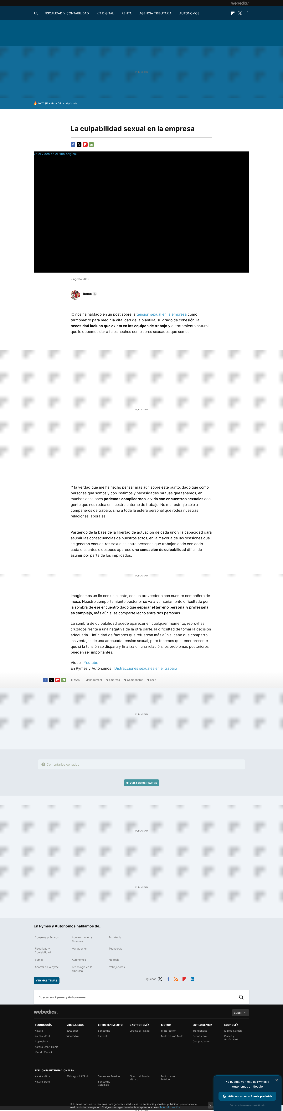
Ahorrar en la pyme (47, 967)
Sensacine (104, 1030)
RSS (176, 978)
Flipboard (232, 13)
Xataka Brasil (42, 1081)
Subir (238, 1012)
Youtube (91, 662)
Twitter (240, 13)
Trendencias (200, 1030)
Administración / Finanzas (82, 939)
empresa (114, 679)
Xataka (39, 1030)
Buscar (241, 997)
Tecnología (115, 948)
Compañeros (135, 679)
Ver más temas (46, 980)
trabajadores (117, 967)
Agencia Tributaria (155, 13)
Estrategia (115, 937)
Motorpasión (168, 1030)
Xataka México (43, 1076)
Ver (143, 782)
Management (93, 679)
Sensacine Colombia (104, 1083)
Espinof (102, 1036)
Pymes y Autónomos (231, 1037)
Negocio (114, 959)
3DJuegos (72, 1030)
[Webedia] (240, 3)
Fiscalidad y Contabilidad (66, 13)
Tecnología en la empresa (82, 968)
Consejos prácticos (47, 937)
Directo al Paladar (140, 1030)
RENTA (127, 13)
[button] (89, 293)
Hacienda (71, 103)
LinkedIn (192, 978)
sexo (153, 679)
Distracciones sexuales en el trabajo (145, 668)
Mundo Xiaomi (43, 1052)
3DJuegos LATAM (77, 1076)
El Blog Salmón (233, 1030)
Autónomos (189, 13)
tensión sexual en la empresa (161, 314)
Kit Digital (105, 13)
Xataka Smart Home (46, 1046)
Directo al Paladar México (140, 1078)
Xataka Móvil (42, 1036)
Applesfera (41, 1041)
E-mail (91, 144)
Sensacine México (109, 1076)
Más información (170, 1107)
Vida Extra (72, 1036)
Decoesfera (200, 1036)
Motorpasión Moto (172, 1036)
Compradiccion (201, 1041)
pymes (39, 959)
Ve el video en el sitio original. (55, 154)
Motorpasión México (168, 1078)
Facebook (247, 13)
